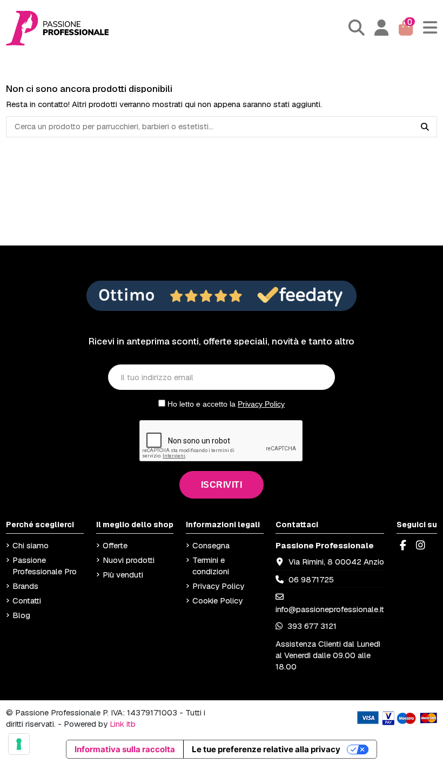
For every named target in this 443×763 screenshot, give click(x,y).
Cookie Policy (217, 600)
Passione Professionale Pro (44, 565)
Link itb (123, 724)
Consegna (211, 545)
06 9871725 (311, 579)
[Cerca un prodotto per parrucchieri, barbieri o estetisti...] (425, 127)
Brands (25, 586)
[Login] (382, 28)
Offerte (115, 545)
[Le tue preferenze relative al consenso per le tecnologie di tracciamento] (19, 744)
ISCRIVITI (222, 484)
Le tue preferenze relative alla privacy (266, 749)
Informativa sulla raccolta (125, 749)
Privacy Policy (261, 404)
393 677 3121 (311, 626)
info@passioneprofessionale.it (330, 609)
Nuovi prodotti (129, 560)
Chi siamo (30, 545)
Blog (21, 615)
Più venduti (123, 574)
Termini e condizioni (210, 565)
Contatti (26, 600)
